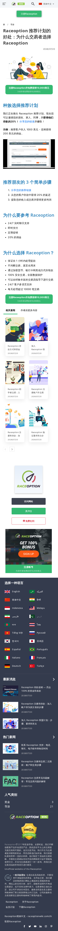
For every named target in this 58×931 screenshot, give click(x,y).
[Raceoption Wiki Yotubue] (33, 927)
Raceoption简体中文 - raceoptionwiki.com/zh (28, 916)
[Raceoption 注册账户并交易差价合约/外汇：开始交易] (38, 373)
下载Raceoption (27, 907)
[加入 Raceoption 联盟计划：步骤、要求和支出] (38, 329)
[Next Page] (12, 449)
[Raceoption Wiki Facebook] (23, 927)
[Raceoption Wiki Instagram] (44, 927)
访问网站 (28, 501)
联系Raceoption (13, 921)
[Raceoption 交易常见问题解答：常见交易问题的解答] (10, 781)
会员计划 (10, 907)
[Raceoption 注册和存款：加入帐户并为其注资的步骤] (14, 416)
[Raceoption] (29, 492)
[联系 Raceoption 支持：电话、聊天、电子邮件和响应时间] (10, 748)
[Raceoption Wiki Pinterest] (50, 927)
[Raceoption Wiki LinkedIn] (39, 927)
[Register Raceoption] (28, 546)
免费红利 (29, 521)
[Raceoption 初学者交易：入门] (14, 373)
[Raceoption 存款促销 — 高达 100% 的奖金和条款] (10, 690)
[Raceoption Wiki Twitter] (28, 927)
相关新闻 (10, 310)
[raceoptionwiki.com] (16, 4)
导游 (12, 24)
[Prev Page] (5, 449)
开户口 (28, 511)
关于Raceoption (30, 901)
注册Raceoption (29, 13)
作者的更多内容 (29, 310)
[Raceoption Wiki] (29, 819)
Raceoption (12, 901)
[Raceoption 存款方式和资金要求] (14, 329)
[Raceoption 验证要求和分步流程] (38, 416)
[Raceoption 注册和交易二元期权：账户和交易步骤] (10, 764)
